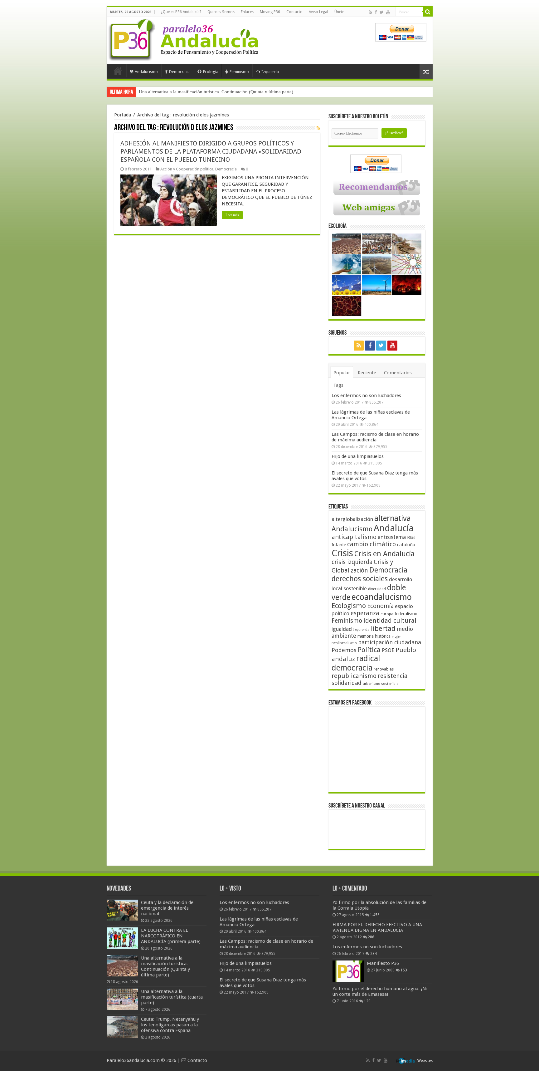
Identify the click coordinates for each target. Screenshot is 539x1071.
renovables (384, 669)
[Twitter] (381, 12)
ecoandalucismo (382, 597)
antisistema (392, 537)
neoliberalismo (344, 643)
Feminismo (239, 71)
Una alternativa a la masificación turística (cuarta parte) (172, 997)
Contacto (294, 12)
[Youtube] (388, 12)
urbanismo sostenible (380, 684)
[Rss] (370, 12)
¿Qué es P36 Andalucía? (181, 12)
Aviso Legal (318, 12)
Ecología (210, 71)
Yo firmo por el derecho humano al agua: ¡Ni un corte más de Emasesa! (380, 991)
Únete (339, 12)
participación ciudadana (389, 642)
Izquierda (270, 71)
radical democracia (356, 663)
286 (371, 937)
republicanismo (354, 676)
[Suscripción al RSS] (318, 127)
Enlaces (247, 12)
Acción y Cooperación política (186, 169)
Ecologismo (349, 606)
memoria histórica (374, 636)
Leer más (232, 215)
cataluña (406, 545)
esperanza (365, 613)
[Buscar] (428, 12)
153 (404, 970)
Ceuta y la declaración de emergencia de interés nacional (167, 908)
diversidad (377, 589)
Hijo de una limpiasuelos (358, 456)
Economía (380, 606)
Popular (341, 373)
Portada (118, 70)
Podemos (344, 650)
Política (369, 650)
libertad (383, 628)
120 (367, 1001)
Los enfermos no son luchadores (366, 395)
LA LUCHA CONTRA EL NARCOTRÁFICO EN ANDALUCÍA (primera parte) (171, 935)
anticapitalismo (354, 537)
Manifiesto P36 (383, 963)
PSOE (388, 650)
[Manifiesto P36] (348, 971)
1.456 (375, 915)
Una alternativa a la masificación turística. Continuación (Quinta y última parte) (216, 91)
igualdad (342, 629)
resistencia (392, 676)
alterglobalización (352, 519)
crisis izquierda (352, 562)
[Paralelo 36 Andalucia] (185, 38)
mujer (396, 637)
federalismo (406, 613)
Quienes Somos (221, 12)
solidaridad (347, 683)
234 (373, 953)
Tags (338, 385)
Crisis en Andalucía (384, 554)
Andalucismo (146, 71)
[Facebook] (376, 12)
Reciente (367, 373)
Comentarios (398, 373)
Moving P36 (270, 12)
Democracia (180, 71)
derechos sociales (360, 578)
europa (387, 614)
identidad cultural (389, 620)
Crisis (342, 553)
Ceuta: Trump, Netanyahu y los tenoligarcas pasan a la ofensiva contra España (170, 1024)
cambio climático (371, 544)
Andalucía (394, 528)
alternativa (392, 518)
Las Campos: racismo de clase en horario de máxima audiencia (375, 437)
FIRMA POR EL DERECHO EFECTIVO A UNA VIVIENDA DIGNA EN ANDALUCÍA (377, 927)
